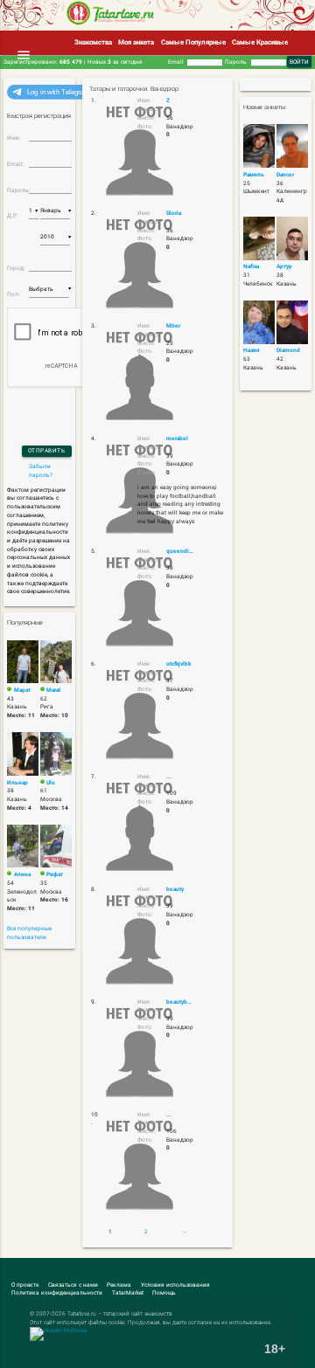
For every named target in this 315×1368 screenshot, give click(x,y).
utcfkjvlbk (178, 663)
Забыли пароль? (40, 471)
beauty (175, 889)
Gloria (173, 213)
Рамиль (253, 174)
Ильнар (17, 782)
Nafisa (251, 266)
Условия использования (175, 1285)
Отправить (47, 450)
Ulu (50, 782)
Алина (22, 874)
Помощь (164, 1292)
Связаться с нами (73, 1285)
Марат (22, 690)
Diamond (288, 350)
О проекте (24, 1285)
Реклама (119, 1285)
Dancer (285, 174)
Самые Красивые (260, 42)
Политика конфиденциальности (56, 1292)
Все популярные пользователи (29, 933)
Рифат (54, 874)
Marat (53, 690)
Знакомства (93, 42)
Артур (284, 266)
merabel (177, 438)
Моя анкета (136, 42)
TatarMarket (128, 1292)
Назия (251, 350)
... (169, 776)
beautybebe (180, 1001)
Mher (173, 325)
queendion (180, 551)
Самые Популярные (193, 42)
